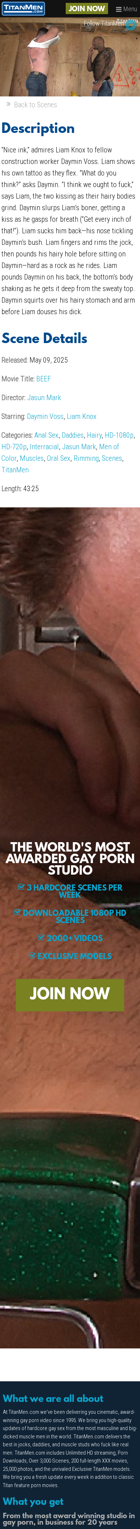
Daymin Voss (45, 416)
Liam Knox (82, 416)
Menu (129, 9)
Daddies (73, 435)
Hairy (94, 435)
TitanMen (15, 469)
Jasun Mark (44, 397)
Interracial (44, 446)
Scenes (112, 458)
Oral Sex (58, 458)
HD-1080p (119, 435)
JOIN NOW (87, 9)
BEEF (43, 378)
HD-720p (14, 446)
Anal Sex (46, 435)
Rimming (86, 458)
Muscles (32, 458)
